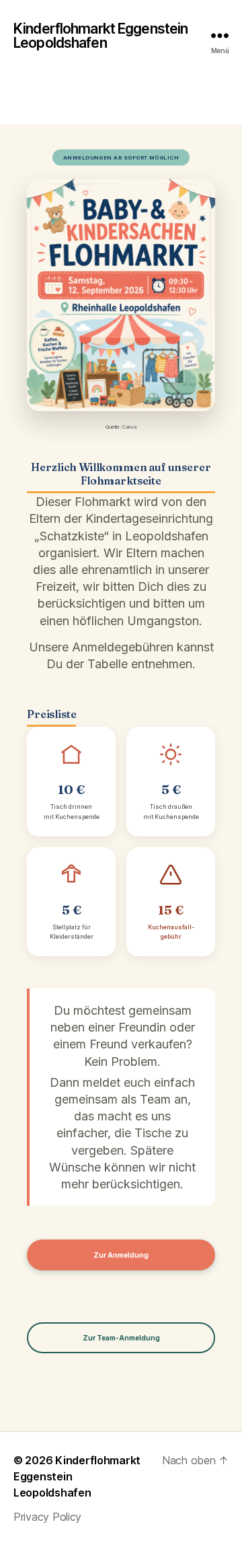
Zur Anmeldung (121, 1255)
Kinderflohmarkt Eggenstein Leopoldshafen (100, 36)
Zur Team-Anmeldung (121, 1338)
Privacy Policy (47, 1516)
